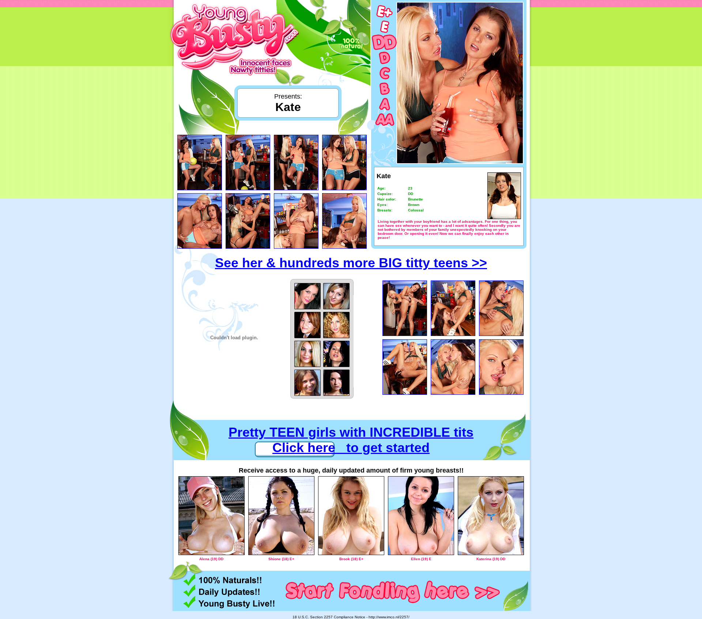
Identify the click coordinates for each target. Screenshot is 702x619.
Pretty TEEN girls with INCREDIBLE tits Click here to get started (351, 440)
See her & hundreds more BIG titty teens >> (351, 262)
